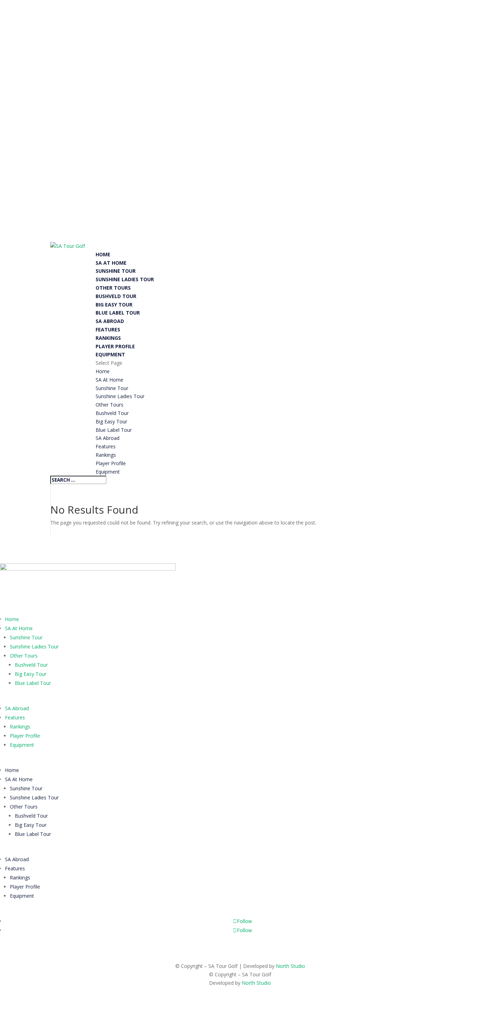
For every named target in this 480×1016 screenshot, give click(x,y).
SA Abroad (110, 321)
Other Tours (113, 287)
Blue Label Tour (118, 312)
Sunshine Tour (116, 271)
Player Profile (115, 346)
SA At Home (111, 262)
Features (108, 329)
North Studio (290, 966)
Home (103, 254)
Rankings (108, 338)
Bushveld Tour (116, 296)
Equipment (110, 354)
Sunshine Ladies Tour (125, 279)
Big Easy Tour (114, 304)
